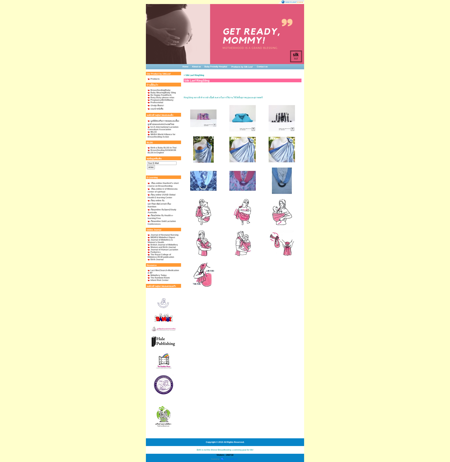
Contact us (262, 66)
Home (185, 66)
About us (196, 66)
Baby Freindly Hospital (215, 66)
